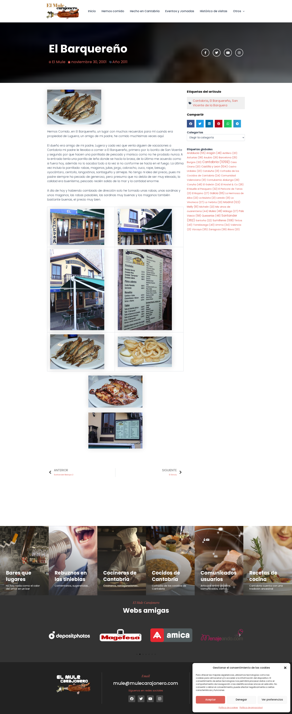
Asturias (195, 157)
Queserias (211, 215)
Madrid (231, 202)
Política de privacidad (251, 707)
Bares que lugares (18, 576)
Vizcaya (200, 229)
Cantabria (200, 101)
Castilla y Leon (214, 166)
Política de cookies (228, 707)
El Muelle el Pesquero (202, 189)
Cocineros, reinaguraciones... (121, 585)
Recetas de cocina (263, 576)
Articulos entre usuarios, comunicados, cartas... (216, 587)
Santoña (204, 220)
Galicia (217, 193)
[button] (285, 667)
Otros (237, 11)
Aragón (214, 153)
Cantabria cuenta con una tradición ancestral (266, 587)
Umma (222, 225)
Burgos (194, 162)
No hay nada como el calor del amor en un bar (23, 587)
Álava (233, 229)
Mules (215, 211)
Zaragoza (218, 229)
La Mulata (207, 198)
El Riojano (200, 193)
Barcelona (228, 157)
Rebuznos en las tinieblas (71, 576)
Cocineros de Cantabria (120, 576)
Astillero (229, 153)
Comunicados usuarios (219, 576)
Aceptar (210, 699)
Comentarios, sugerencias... (72, 585)
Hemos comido (113, 11)
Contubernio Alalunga (223, 180)
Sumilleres (223, 220)
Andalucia (196, 153)
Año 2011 (119, 61)
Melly (193, 206)
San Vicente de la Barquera (215, 103)
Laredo (223, 198)
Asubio (211, 157)
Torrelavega (204, 225)
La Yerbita (214, 202)
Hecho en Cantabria (145, 11)
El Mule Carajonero (146, 602)
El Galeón (211, 184)
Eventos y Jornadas (179, 11)
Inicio (92, 11)
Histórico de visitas (213, 11)
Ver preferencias (272, 699)
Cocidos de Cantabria (166, 576)
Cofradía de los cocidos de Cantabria (169, 587)
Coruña (194, 184)
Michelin (207, 206)
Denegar (241, 699)
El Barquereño (220, 101)
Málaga (230, 211)
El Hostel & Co (232, 184)
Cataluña (211, 171)
